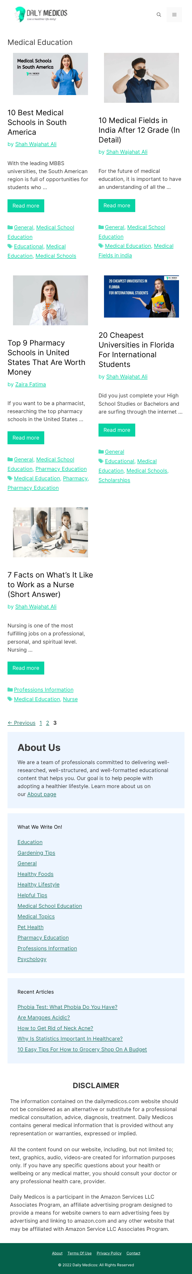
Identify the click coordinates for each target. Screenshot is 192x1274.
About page (41, 794)
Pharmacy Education (61, 469)
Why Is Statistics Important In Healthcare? (70, 1039)
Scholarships (114, 480)
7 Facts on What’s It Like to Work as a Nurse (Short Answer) (50, 584)
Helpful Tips (32, 895)
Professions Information (44, 690)
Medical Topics (36, 916)
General (23, 227)
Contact (133, 1253)
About (57, 1253)
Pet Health (31, 927)
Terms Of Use (80, 1253)
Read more (25, 206)
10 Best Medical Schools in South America (37, 122)
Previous (22, 723)
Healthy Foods (36, 874)
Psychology (32, 959)
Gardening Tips (36, 853)
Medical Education (128, 246)
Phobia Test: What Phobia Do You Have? (68, 1007)
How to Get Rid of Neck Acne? (55, 1028)
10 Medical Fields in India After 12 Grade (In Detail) (139, 130)
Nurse (70, 699)
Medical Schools (56, 256)
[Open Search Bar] (158, 14)
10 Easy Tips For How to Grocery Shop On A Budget (82, 1049)
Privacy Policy (109, 1253)
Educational (28, 246)
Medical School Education (50, 906)
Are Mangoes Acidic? (44, 1017)
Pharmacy (75, 478)
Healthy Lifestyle (39, 884)
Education (30, 842)
